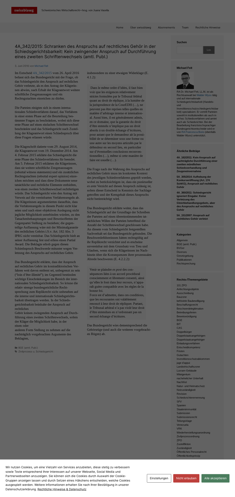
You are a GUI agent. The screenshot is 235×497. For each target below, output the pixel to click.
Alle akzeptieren (215, 478)
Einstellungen (159, 478)
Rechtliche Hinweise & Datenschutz (62, 489)
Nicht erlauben (186, 478)
